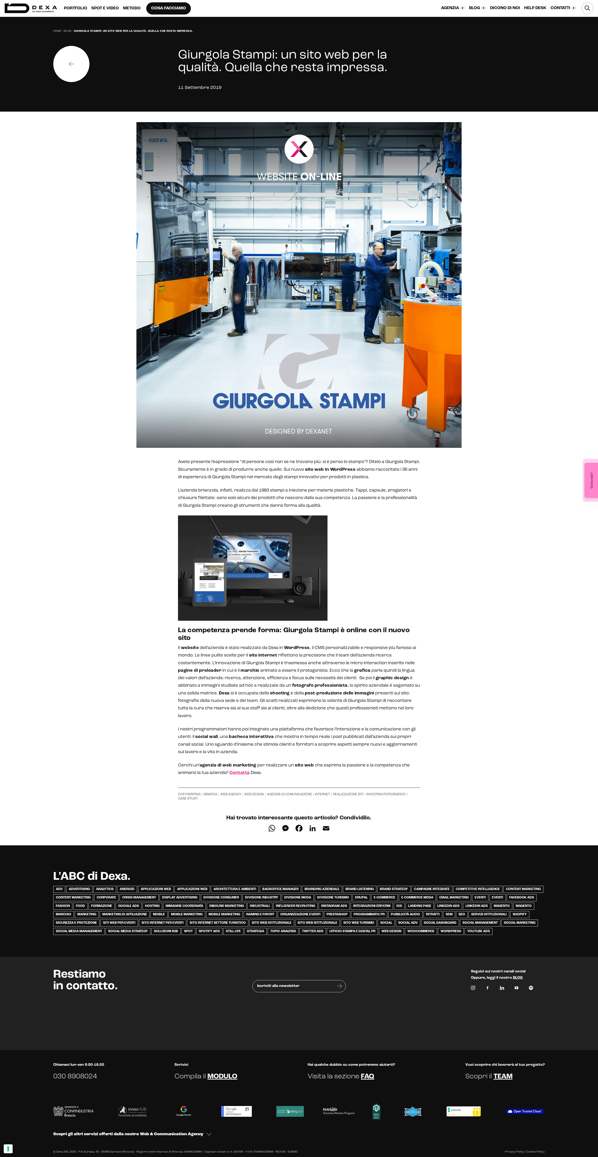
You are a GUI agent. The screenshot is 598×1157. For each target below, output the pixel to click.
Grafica (210, 794)
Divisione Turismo (333, 897)
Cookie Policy (536, 1151)
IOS (399, 906)
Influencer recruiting (295, 906)
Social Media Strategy (128, 931)
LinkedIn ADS (477, 906)
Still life (233, 931)
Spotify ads (209, 931)
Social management (480, 923)
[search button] (587, 8)
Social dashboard (440, 923)
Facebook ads (521, 897)
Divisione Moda (297, 897)
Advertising (79, 889)
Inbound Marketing (226, 906)
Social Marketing (519, 923)
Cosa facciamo (168, 8)
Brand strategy (394, 889)
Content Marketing (523, 889)
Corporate (106, 897)
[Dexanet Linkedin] (502, 989)
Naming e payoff (260, 914)
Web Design (391, 931)
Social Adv (408, 923)
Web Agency (230, 794)
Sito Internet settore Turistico (218, 923)
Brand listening (359, 889)
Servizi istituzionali (489, 914)
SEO (462, 914)
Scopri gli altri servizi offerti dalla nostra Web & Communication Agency (128, 1134)
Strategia (255, 931)
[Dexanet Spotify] (531, 989)
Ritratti (433, 914)
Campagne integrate (432, 889)
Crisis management (139, 897)
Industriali (260, 906)
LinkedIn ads (448, 906)
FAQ (367, 1076)
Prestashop (337, 914)
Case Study (188, 798)
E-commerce (384, 897)
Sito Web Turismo (358, 923)
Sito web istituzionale (272, 923)
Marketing (86, 914)
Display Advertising (179, 897)
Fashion (63, 906)
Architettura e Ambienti (235, 889)
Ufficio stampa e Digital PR (352, 931)
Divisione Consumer (221, 897)
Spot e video (105, 8)
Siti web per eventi (119, 923)
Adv (59, 889)
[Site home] (31, 8)
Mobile (159, 914)
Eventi (480, 897)
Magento (502, 906)
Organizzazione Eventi (300, 914)
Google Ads (128, 906)
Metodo (132, 8)
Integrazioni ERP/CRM (371, 906)
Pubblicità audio (405, 914)
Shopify (520, 914)
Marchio (63, 914)
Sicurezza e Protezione (76, 923)
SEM (449, 914)
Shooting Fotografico (386, 794)
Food (80, 906)
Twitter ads (312, 931)
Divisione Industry (261, 897)
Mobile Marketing (187, 914)
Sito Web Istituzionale (317, 923)
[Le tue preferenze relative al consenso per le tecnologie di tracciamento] (8, 1148)
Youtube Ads (478, 931)
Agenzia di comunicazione (289, 794)
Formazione (101, 906)
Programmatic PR (369, 914)
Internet (322, 794)
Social (386, 923)
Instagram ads (334, 906)
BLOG (518, 978)
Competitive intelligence (478, 889)
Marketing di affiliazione (124, 914)
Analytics (105, 889)
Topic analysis (283, 931)
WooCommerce (420, 931)
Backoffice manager (280, 889)
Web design (254, 794)
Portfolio (75, 8)
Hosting (152, 906)
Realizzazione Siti (348, 794)
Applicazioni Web (156, 889)
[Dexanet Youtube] (516, 989)
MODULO (222, 1076)
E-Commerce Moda (417, 897)
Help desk (535, 8)
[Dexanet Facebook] (487, 989)
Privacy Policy (514, 1151)
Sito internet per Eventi (163, 923)
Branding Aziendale (322, 889)
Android (127, 889)
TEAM (503, 1076)
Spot (188, 931)
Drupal (361, 897)
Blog (67, 31)
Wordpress (451, 931)
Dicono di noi (505, 8)
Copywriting (189, 794)
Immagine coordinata (184, 906)
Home (57, 31)
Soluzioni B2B (166, 931)
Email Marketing (454, 897)
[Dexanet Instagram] (473, 989)
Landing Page (419, 906)
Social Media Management (79, 931)
